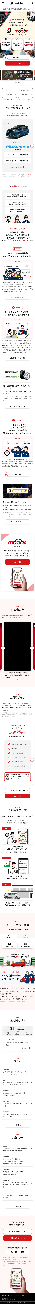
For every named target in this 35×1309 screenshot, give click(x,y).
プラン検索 (28, 174)
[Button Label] (3, 3)
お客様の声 (9, 94)
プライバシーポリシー (20, 1295)
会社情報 (4, 1295)
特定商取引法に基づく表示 (8, 1299)
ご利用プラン (25, 94)
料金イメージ (9, 90)
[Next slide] (32, 145)
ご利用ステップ (8, 99)
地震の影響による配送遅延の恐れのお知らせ (17, 9)
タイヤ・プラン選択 (24, 99)
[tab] (15, 82)
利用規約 (10, 1295)
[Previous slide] (3, 648)
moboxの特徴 (24, 90)
